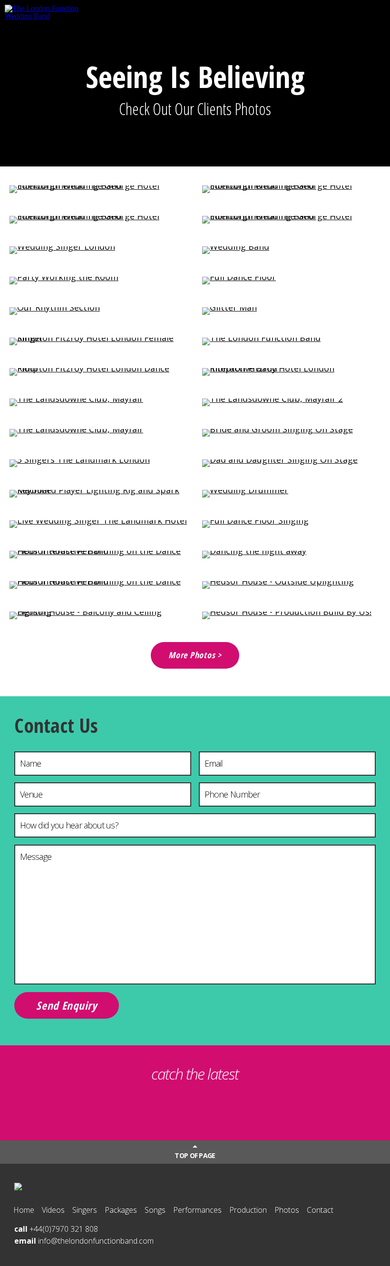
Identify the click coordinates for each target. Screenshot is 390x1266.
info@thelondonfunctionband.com (96, 1241)
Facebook (214, 1107)
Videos (53, 1210)
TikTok (137, 1107)
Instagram (176, 1107)
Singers (84, 1210)
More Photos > (194, 655)
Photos (286, 1210)
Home (23, 1210)
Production (248, 1210)
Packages (121, 1210)
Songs (155, 1210)
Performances (197, 1210)
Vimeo (253, 1107)
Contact (320, 1210)
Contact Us (56, 725)
